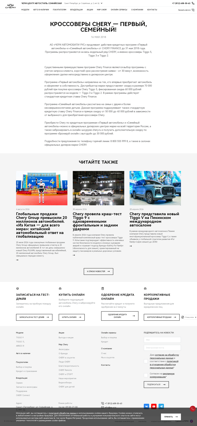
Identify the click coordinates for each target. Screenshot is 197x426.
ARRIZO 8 (20, 346)
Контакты (152, 10)
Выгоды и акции (66, 337)
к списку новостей (96, 271)
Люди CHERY (64, 362)
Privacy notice (189, 317)
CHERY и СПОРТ (66, 374)
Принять (168, 417)
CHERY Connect (23, 395)
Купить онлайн (69, 317)
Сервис (19, 383)
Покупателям (59, 10)
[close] (195, 317)
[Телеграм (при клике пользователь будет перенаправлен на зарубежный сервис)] (161, 406)
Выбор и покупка (24, 367)
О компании (137, 10)
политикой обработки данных (63, 413)
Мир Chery (102, 10)
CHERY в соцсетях (67, 358)
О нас (103, 353)
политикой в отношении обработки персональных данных (164, 364)
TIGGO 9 (20, 337)
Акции (90, 10)
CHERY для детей (67, 387)
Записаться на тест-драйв (31, 317)
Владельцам (76, 10)
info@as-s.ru (110, 407)
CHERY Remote (65, 370)
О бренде (63, 353)
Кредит (104, 342)
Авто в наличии (41, 10)
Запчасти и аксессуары (26, 387)
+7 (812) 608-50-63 (113, 403)
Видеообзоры (65, 383)
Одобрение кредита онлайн (117, 316)
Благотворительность (69, 366)
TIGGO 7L (20, 342)
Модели (25, 10)
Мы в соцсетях (107, 357)
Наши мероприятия (67, 378)
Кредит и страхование (26, 371)
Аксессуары (64, 349)
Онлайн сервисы (119, 10)
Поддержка (21, 391)
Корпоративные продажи (159, 317)
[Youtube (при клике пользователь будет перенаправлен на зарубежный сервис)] (154, 406)
